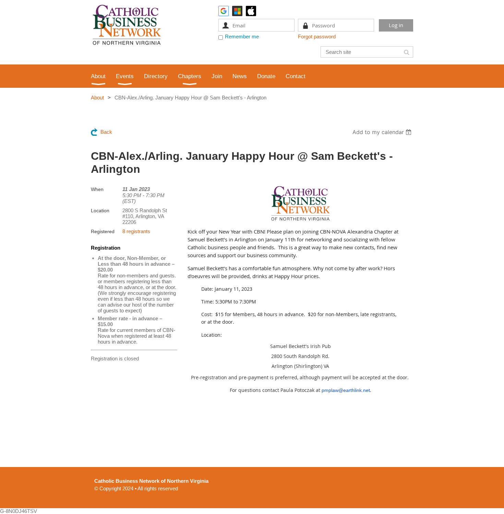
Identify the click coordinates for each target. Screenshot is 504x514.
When (97, 189)
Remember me (242, 36)
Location (100, 210)
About (97, 97)
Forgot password (317, 36)
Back (106, 132)
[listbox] (382, 132)
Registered (103, 231)
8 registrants (136, 231)
